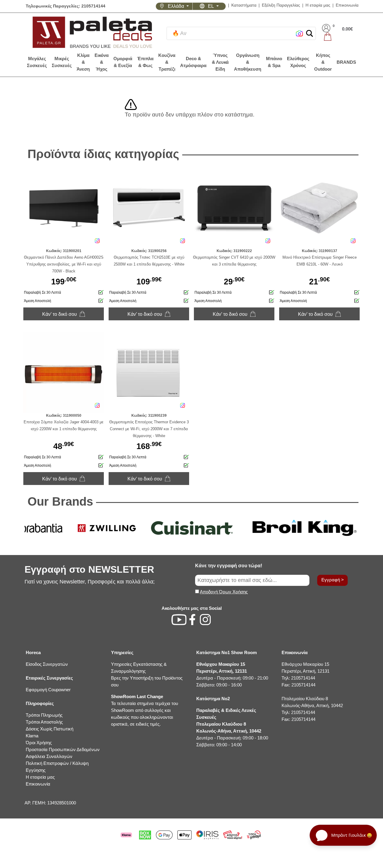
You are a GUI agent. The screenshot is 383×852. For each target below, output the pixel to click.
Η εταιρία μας (318, 5)
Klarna (32, 735)
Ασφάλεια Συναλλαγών (49, 756)
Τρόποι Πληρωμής (44, 715)
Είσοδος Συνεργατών (47, 664)
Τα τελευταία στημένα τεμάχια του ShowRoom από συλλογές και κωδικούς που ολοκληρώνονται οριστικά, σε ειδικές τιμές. (144, 710)
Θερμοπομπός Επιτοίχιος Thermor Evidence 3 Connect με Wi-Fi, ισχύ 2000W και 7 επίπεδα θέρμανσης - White (149, 429)
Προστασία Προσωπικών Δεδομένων (63, 749)
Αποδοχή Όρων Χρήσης (224, 591)
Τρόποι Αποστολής (44, 721)
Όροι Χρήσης (39, 742)
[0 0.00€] (337, 36)
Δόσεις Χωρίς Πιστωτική (49, 728)
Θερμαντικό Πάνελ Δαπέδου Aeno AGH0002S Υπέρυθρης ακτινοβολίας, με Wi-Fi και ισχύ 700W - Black (64, 264)
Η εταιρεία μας (40, 777)
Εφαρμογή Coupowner (48, 689)
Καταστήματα (243, 5)
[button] (309, 33)
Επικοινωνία (347, 5)
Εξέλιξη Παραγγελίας (281, 5)
